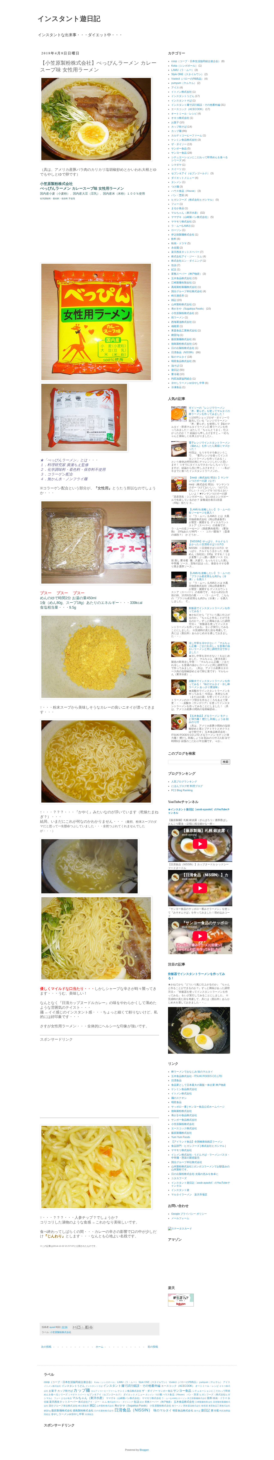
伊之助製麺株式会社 (182, 234)
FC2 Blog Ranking (182, 790)
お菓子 (175, 122)
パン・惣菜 (177, 195)
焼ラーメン (177, 317)
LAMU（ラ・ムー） (182, 70)
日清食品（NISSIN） (183, 352)
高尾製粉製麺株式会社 (184, 287)
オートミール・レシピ (184, 113)
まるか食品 (177, 208)
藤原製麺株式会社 (181, 339)
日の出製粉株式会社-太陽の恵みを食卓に (194, 1173)
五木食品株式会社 (181, 278)
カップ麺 (176, 131)
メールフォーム (180, 1218)
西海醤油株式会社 (181, 321)
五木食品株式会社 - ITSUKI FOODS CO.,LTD (196, 1076)
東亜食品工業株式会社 (184, 330)
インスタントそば (181, 100)
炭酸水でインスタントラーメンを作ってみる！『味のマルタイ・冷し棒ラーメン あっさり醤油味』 (209, 684)
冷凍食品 (176, 387)
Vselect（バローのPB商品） (187, 78)
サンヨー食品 (179, 152)
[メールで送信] (75, 1327)
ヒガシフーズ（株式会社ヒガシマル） (193, 199)
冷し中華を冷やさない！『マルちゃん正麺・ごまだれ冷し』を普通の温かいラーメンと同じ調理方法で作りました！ (209, 648)
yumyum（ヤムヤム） (184, 83)
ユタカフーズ (179, 1178)
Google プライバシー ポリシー (189, 1213)
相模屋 (175, 326)
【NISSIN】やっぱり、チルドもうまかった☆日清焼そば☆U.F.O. (208, 543)
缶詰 (173, 265)
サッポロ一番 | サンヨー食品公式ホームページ (198, 1106)
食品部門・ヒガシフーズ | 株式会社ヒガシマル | (198, 1145)
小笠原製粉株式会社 (60, 1332)
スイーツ (176, 169)
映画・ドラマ (179, 243)
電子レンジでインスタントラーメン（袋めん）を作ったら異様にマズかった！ (209, 445)
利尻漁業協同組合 (181, 378)
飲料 (173, 238)
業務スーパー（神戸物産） (186, 273)
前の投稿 (153, 1346)
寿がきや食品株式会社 (184, 1115)
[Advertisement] (99, 1077)
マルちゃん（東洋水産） (185, 212)
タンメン (176, 182)
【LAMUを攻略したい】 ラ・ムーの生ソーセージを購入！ (209, 511)
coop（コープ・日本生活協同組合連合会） (196, 61)
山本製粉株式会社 (181, 304)
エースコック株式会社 (184, 1128)
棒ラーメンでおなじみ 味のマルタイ (192, 1071)
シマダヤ (176, 164)
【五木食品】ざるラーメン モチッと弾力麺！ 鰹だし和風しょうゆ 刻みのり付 (209, 719)
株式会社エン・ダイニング (186, 260)
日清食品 (176, 1080)
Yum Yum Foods (180, 1137)
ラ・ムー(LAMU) (181, 225)
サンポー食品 (179, 148)
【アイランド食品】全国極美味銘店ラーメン (197, 1141)
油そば (175, 365)
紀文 (173, 269)
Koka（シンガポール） (184, 65)
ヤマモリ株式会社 (181, 221)
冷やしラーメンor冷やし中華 (187, 382)
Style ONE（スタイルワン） (187, 74)
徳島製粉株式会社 (181, 343)
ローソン (176, 230)
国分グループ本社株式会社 (186, 291)
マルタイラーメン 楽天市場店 (189, 1194)
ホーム (99, 1346)
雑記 (173, 300)
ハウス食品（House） (184, 190)
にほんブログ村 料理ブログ (187, 786)
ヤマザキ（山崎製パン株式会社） (190, 217)
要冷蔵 (175, 374)
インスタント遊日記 (68, 18)
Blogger (144, 1449)
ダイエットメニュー (182, 177)
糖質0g (175, 335)
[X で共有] (83, 1327)
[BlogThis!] (79, 1327)
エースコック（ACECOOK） (188, 109)
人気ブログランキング (184, 781)
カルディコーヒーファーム (186, 135)
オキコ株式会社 (180, 117)
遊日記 (175, 369)
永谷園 (175, 247)
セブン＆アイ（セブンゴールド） (190, 173)
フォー (175, 204)
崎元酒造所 (177, 295)
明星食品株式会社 (181, 361)
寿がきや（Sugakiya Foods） (188, 308)
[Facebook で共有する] (87, 1327)
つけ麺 (175, 186)
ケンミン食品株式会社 (184, 139)
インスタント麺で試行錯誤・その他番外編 (195, 104)
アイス (175, 87)
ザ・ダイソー (179, 144)
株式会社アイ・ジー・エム (186, 256)
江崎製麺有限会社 (181, 282)
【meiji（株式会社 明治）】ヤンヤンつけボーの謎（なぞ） (208, 479)
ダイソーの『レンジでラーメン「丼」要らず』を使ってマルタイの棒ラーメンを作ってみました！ (209, 411)
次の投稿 (46, 1346)
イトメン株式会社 (181, 91)
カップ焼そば (179, 126)
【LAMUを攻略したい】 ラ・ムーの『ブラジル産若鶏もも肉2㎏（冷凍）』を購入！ (209, 576)
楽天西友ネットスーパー (185, 251)
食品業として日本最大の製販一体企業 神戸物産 (198, 1084)
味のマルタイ (179, 356)
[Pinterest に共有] (91, 1327)
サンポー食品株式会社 (184, 1119)
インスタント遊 (180, 1190)
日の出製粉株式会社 (182, 348)
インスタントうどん (182, 96)
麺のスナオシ (179, 1097)
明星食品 (176, 1102)
